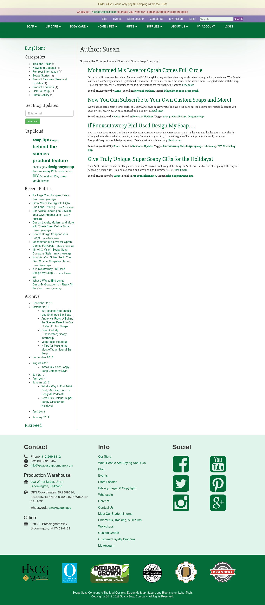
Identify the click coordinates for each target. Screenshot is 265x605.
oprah (36, 180)
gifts (44, 167)
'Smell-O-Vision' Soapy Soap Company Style (52, 251)
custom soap (64, 171)
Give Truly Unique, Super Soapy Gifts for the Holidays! (57, 401)
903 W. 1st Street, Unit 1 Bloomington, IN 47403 (47, 483)
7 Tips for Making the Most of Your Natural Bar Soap (57, 349)
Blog (104, 19)
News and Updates (44, 68)
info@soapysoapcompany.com (52, 465)
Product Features (43, 87)
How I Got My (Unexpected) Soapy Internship (54, 334)
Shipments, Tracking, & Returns (120, 520)
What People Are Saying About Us (122, 463)
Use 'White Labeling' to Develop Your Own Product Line (52, 214)
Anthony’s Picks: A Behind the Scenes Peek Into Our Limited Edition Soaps (57, 322)
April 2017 (39, 378)
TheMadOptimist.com (103, 12)
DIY (36, 176)
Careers (103, 501)
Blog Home (35, 48)
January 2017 (41, 382)
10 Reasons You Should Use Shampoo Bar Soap (56, 312)
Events (117, 19)
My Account (176, 19)
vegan (55, 140)
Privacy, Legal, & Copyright (116, 488)
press (63, 176)
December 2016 (42, 303)
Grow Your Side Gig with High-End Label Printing (53, 205)
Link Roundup (41, 91)
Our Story (104, 456)
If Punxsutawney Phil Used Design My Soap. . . (52, 272)
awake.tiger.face (60, 507)
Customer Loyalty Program (116, 539)
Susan (117, 90)
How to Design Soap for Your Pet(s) (50, 236)
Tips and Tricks (42, 64)
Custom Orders (108, 532)
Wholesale (105, 494)
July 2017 (38, 374)
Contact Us (156, 19)
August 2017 (40, 363)
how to (45, 180)
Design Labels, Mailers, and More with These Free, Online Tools (53, 226)
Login (192, 19)
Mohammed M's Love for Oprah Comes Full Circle (53, 244)
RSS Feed (33, 425)
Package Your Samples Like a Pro (51, 197)
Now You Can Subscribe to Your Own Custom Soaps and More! (52, 261)
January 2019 (41, 417)
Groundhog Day (49, 176)
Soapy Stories (41, 75)
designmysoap (61, 166)
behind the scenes (45, 150)
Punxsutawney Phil (44, 171)
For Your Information (45, 71)
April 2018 (39, 411)
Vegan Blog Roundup (55, 342)
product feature (50, 160)
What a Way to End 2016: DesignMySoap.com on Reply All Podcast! (53, 284)
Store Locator (135, 19)
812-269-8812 (51, 456)
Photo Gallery (41, 95)
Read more (188, 85)
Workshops (106, 526)
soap (37, 140)
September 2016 (43, 357)
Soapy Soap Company (133, 596)
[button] (31, 26)
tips (46, 139)
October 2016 (41, 307)
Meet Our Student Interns (115, 513)
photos (37, 167)
